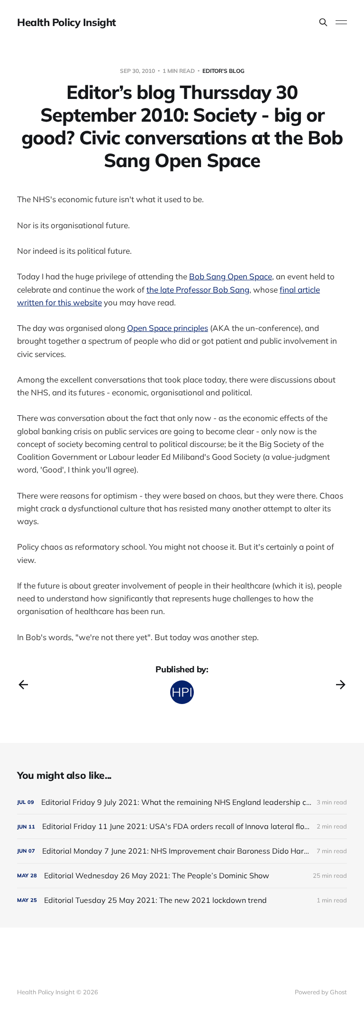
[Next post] (341, 685)
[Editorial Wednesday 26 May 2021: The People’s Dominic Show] (182, 876)
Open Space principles (167, 328)
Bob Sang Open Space (230, 276)
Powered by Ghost (321, 992)
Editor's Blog (223, 70)
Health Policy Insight (66, 22)
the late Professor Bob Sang (197, 289)
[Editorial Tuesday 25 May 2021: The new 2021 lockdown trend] (182, 900)
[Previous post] (23, 685)
